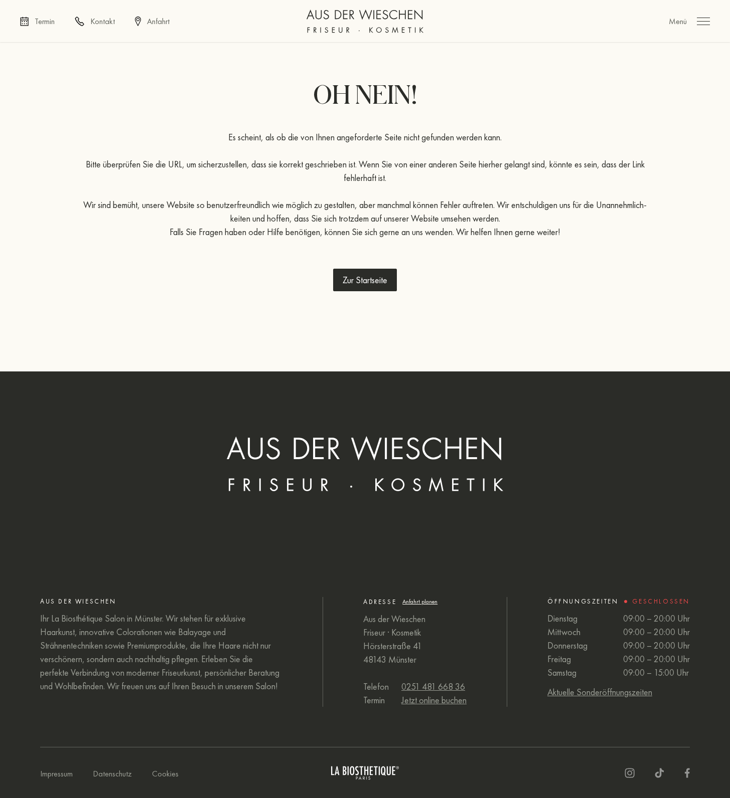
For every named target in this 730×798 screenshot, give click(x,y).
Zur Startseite (365, 280)
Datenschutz (112, 773)
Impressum (56, 773)
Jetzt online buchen (434, 700)
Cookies (165, 773)
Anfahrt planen (419, 601)
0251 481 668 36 (433, 686)
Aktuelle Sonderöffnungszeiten (599, 692)
